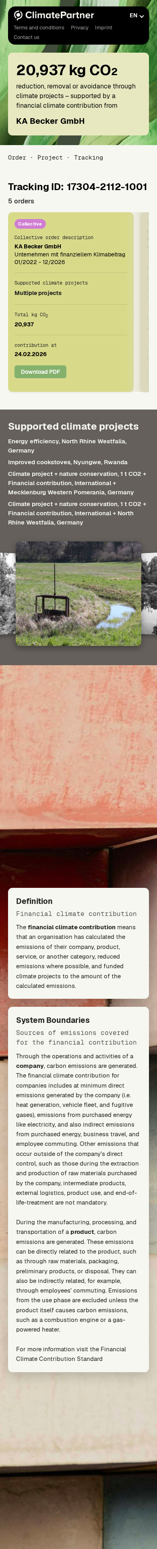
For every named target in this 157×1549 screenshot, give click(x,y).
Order (17, 157)
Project (50, 157)
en (133, 15)
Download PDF (40, 371)
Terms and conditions (39, 27)
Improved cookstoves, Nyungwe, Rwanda (68, 462)
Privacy (80, 27)
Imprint (103, 27)
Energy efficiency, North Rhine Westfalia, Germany (67, 445)
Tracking (88, 157)
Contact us (26, 37)
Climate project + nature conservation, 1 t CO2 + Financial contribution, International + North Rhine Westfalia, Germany (77, 513)
